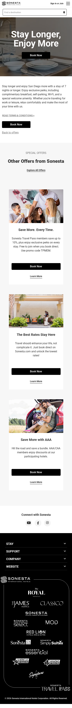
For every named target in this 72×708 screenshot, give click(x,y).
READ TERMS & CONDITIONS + (18, 115)
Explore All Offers (36, 170)
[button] (35, 12)
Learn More (36, 276)
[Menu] (68, 3)
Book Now (36, 55)
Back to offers (10, 132)
